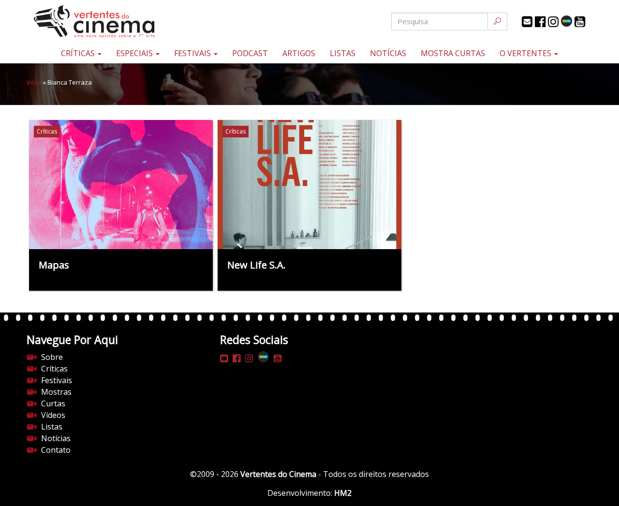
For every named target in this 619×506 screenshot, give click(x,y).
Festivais (193, 53)
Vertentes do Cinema (278, 474)
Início (34, 82)
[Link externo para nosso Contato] (527, 21)
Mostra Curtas (453, 53)
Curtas (53, 403)
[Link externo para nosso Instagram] (553, 21)
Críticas (79, 53)
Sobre (52, 357)
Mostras (56, 392)
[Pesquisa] (497, 21)
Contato (56, 450)
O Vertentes (526, 53)
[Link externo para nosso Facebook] (540, 21)
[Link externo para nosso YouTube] (580, 21)
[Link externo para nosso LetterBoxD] (566, 21)
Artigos (298, 53)
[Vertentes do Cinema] (121, 21)
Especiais (135, 53)
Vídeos (53, 415)
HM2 (343, 493)
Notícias (388, 53)
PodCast (250, 53)
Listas (342, 53)
